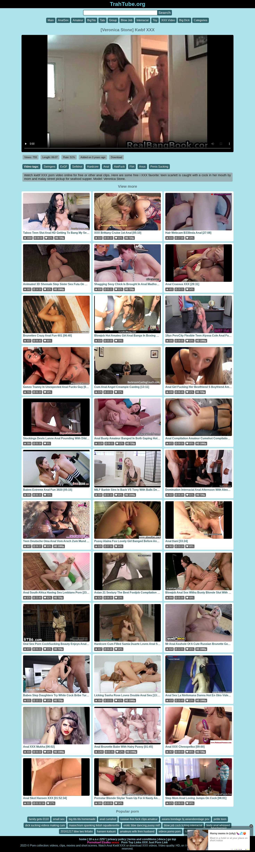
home (83, 839)
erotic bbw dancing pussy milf (142, 825)
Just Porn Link (158, 842)
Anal (106, 166)
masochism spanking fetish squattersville (94, 825)
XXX (145, 842)
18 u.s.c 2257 (97, 839)
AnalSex (63, 20)
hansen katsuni (106, 831)
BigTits (91, 20)
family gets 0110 (39, 819)
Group (113, 20)
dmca (161, 839)
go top (172, 839)
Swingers (49, 166)
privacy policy (117, 839)
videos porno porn (170, 831)
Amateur (78, 20)
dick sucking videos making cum (45, 825)
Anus (142, 166)
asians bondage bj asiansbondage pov (185, 819)
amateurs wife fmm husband (137, 831)
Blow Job (126, 20)
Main (51, 20)
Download (116, 157)
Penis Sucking (159, 166)
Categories (200, 20)
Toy (155, 20)
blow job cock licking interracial (183, 825)
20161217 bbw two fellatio (77, 831)
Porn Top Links (131, 842)
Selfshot (77, 166)
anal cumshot (108, 819)
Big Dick (184, 20)
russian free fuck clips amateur (139, 819)
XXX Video (168, 20)
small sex (59, 819)
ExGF (63, 166)
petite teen (220, 819)
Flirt (132, 166)
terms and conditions (142, 839)
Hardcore (93, 166)
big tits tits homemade (82, 819)
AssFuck (119, 166)
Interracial (143, 20)
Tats (102, 20)
